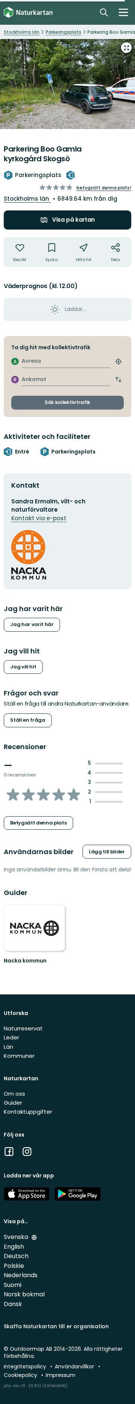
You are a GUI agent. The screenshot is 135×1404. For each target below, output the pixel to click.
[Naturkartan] (28, 12)
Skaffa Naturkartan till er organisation (56, 1326)
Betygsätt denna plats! (103, 188)
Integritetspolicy (26, 1366)
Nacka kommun (25, 960)
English (14, 1246)
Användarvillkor (75, 1366)
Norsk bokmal (24, 1294)
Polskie (14, 1265)
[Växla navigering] (123, 12)
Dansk (13, 1304)
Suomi (12, 1285)
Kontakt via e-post (38, 518)
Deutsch (16, 1256)
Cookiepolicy (21, 1375)
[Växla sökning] (104, 12)
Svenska (17, 1237)
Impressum (60, 1375)
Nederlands (21, 1275)
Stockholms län (27, 199)
